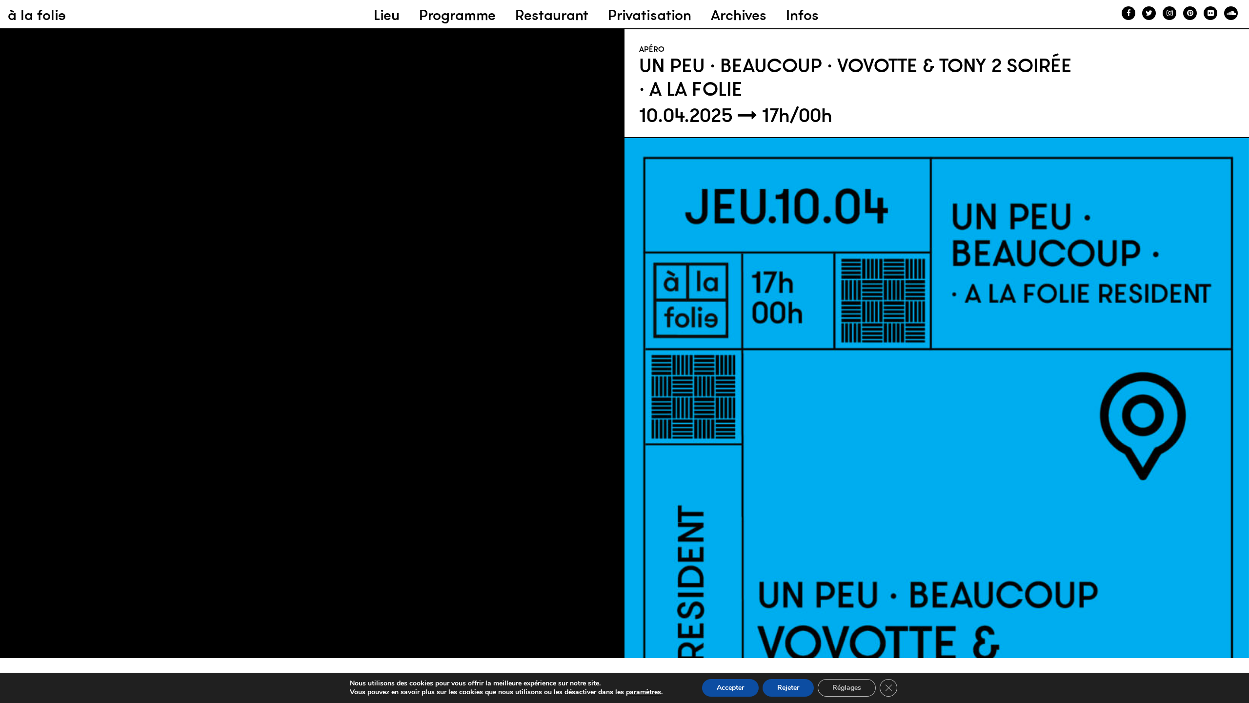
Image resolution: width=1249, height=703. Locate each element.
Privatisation (649, 15)
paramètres (643, 692)
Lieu (387, 15)
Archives (738, 15)
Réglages (846, 687)
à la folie (37, 15)
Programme (457, 15)
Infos (802, 15)
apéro (652, 49)
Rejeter (788, 687)
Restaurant (551, 15)
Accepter (730, 687)
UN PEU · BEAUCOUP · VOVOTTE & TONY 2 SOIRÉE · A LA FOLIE (855, 77)
